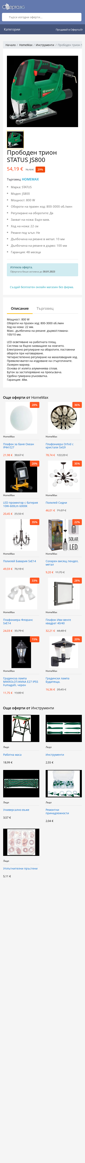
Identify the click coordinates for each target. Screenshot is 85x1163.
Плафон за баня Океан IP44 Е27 (18, 446)
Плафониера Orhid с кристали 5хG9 (60, 446)
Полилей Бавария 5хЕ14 (19, 561)
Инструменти (45, 45)
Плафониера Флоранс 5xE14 (18, 621)
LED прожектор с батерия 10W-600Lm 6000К (20, 504)
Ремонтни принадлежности (57, 811)
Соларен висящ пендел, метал (62, 563)
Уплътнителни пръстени (20, 868)
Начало (11, 45)
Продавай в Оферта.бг (69, 29)
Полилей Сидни (56, 502)
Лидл (6, 747)
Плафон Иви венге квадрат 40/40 (58, 621)
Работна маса (12, 754)
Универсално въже (16, 810)
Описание (20, 308)
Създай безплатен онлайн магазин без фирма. (42, 287)
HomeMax (25, 45)
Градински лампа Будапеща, (57, 680)
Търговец (45, 308)
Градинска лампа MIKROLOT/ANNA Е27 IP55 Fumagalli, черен (20, 682)
